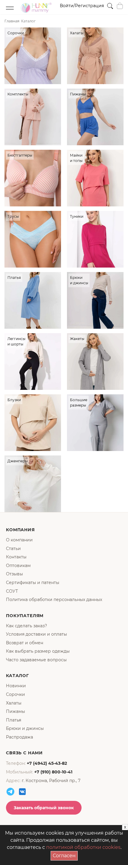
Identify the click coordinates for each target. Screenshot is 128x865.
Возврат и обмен (24, 642)
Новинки (16, 685)
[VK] (22, 791)
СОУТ (12, 591)
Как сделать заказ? (26, 625)
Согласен (65, 854)
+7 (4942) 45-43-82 (47, 763)
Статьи (13, 548)
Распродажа (19, 737)
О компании (19, 539)
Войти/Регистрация (82, 5)
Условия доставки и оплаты (36, 634)
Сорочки (15, 694)
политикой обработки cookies (83, 847)
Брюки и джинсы (25, 728)
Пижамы (15, 711)
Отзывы (14, 573)
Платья (13, 720)
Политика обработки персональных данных (54, 599)
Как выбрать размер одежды (38, 651)
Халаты (13, 703)
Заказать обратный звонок (44, 807)
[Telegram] (10, 791)
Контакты (16, 556)
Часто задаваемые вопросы (36, 659)
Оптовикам (18, 565)
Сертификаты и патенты (32, 582)
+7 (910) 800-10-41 (53, 772)
